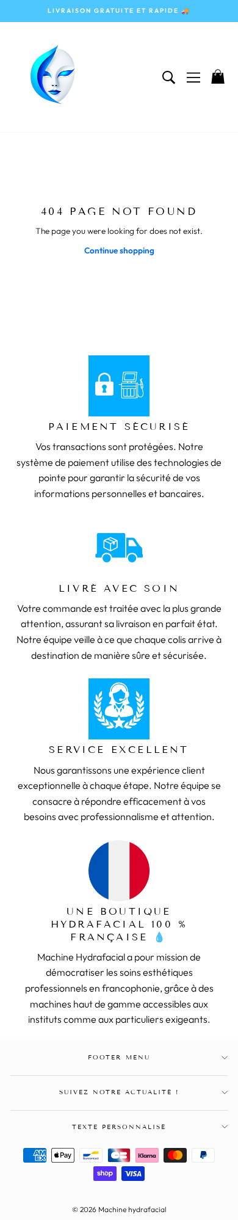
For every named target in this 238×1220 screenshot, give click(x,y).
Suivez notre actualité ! (119, 1092)
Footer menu (119, 1057)
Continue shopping (119, 250)
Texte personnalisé (119, 1127)
